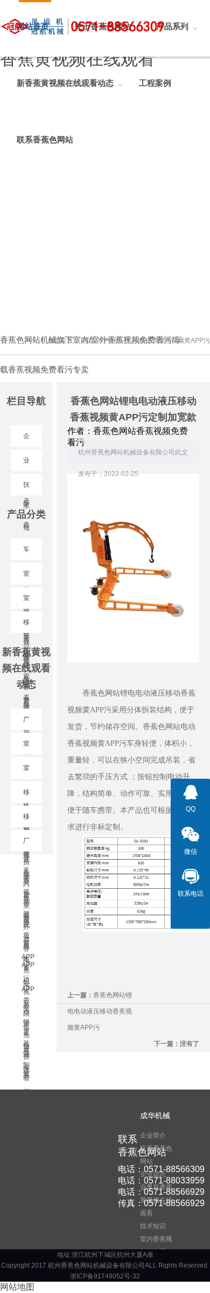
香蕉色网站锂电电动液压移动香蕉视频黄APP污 (99, 1011)
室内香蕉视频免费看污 (156, 1245)
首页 (88, 340)
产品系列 (117, 340)
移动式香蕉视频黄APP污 (174, 340)
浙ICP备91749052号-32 (105, 1276)
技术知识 (153, 1226)
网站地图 (17, 1286)
